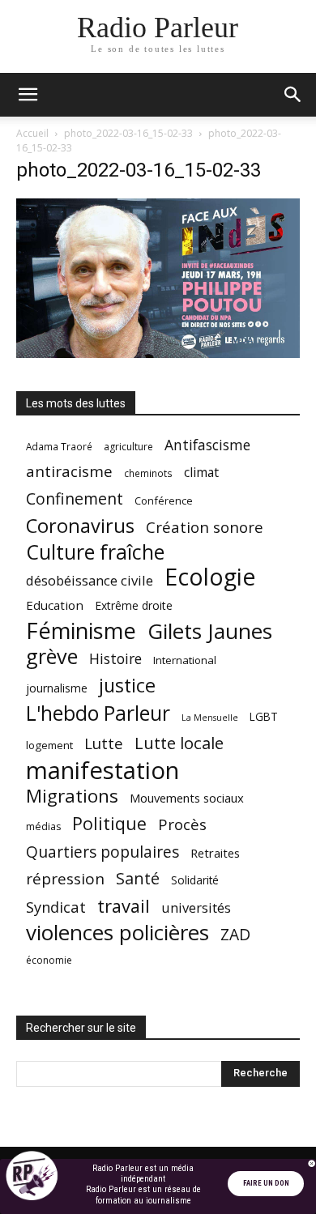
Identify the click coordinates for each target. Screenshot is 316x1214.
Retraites (215, 853)
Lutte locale (179, 743)
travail (123, 905)
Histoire (115, 658)
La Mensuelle (209, 717)
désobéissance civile (89, 580)
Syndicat (56, 906)
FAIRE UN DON (266, 1183)
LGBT (264, 716)
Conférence (164, 500)
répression (65, 879)
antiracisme (69, 471)
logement (49, 745)
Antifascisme (207, 445)
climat (201, 472)
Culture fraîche (95, 551)
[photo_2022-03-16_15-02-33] (158, 353)
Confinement (74, 498)
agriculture (128, 447)
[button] (27, 95)
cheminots (148, 472)
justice (127, 685)
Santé (138, 878)
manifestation (102, 770)
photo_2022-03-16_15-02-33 (128, 133)
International (184, 660)
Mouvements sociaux (187, 798)
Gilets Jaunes (209, 631)
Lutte (103, 743)
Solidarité (195, 880)
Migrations (72, 795)
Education (54, 605)
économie (49, 960)
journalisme (57, 688)
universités (196, 907)
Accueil (32, 133)
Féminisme (81, 630)
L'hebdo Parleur (98, 713)
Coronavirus (80, 526)
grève (52, 656)
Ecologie (209, 577)
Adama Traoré (59, 446)
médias (43, 826)
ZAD (235, 934)
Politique (109, 823)
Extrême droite (134, 605)
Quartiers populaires (102, 851)
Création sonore (204, 526)
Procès (182, 824)
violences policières (117, 932)
